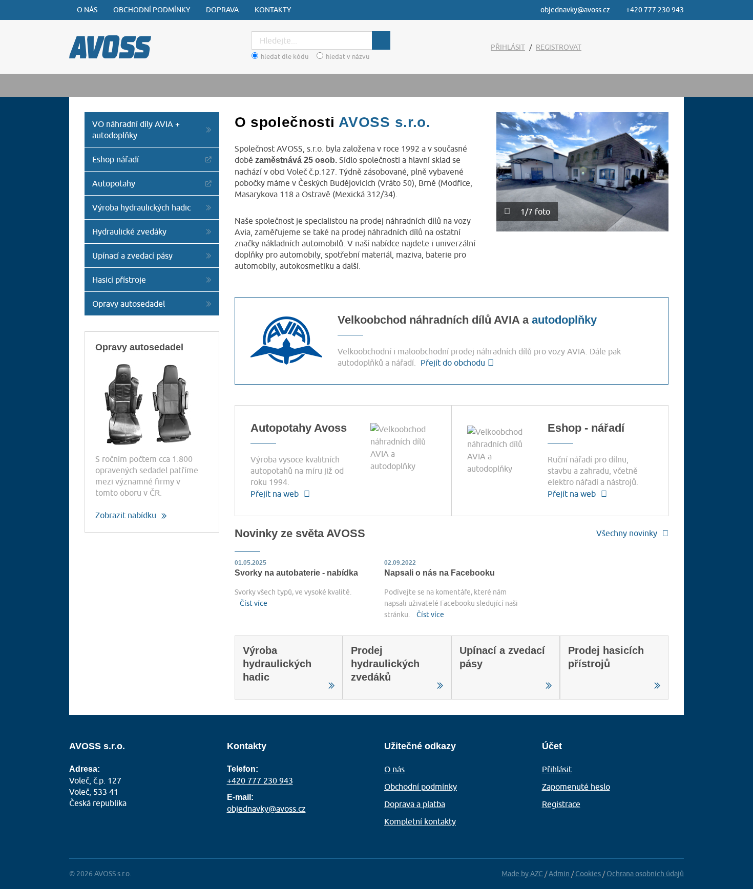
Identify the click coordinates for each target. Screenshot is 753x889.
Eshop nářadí (115, 159)
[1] (381, 40)
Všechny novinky (626, 533)
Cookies (588, 874)
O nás (87, 10)
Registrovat (558, 47)
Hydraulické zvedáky (129, 231)
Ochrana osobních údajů (645, 874)
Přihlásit (508, 47)
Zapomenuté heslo (576, 786)
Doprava (222, 10)
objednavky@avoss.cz (575, 10)
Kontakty (273, 10)
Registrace (561, 804)
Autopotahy (113, 183)
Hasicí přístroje (119, 279)
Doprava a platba (414, 804)
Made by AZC (522, 874)
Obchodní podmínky (151, 10)
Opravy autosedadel (128, 303)
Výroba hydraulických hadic (141, 207)
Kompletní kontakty (420, 821)
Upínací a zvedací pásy (132, 255)
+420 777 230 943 (655, 10)
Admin (559, 874)
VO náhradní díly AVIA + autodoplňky (136, 129)
